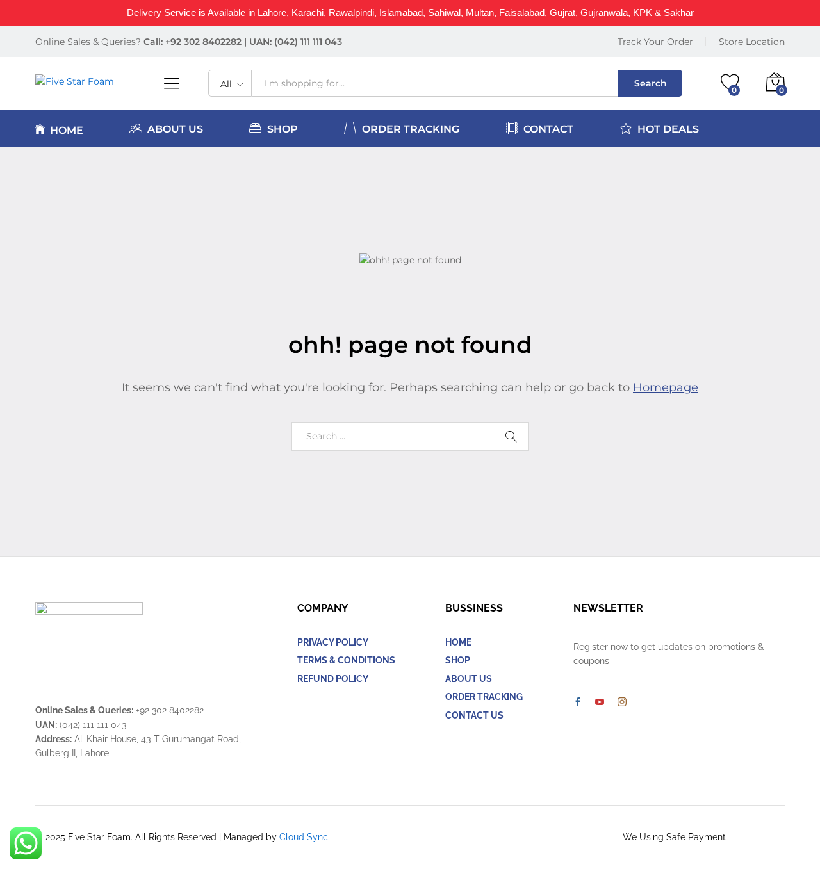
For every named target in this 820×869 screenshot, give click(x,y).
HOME (66, 130)
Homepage (665, 387)
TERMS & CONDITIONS (346, 660)
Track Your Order (655, 41)
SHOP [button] (282, 128)
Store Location (752, 41)
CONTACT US (474, 715)
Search (650, 83)
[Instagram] (622, 702)
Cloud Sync (303, 837)
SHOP (457, 660)
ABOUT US (175, 128)
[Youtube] (600, 702)
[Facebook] (578, 702)
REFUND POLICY (332, 679)
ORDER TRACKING (410, 128)
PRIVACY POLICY (332, 642)
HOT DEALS (668, 128)
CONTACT (548, 128)
